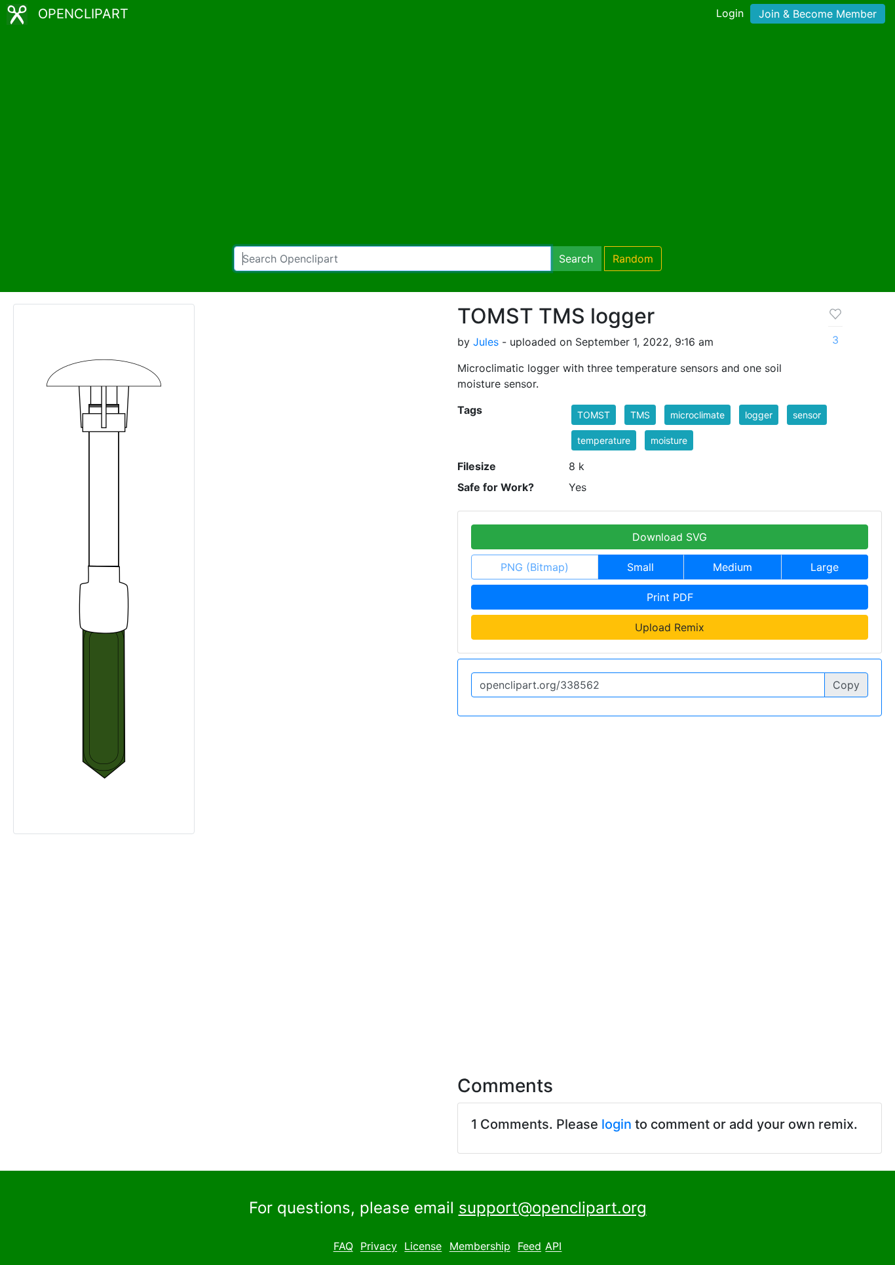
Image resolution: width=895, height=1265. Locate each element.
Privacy (378, 1246)
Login (730, 13)
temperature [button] (603, 440)
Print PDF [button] (670, 597)
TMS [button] (640, 414)
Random (633, 258)
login (616, 1124)
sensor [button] (807, 414)
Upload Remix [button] (669, 627)
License (423, 1246)
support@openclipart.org (553, 1207)
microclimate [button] (697, 414)
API (553, 1246)
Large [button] (824, 567)
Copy (846, 684)
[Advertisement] (447, 137)
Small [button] (640, 567)
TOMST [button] (593, 414)
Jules (486, 341)
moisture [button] (669, 440)
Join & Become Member (818, 13)
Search (576, 258)
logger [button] (758, 414)
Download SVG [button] (669, 536)
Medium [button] (732, 567)
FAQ (343, 1246)
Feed (529, 1246)
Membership (479, 1246)
